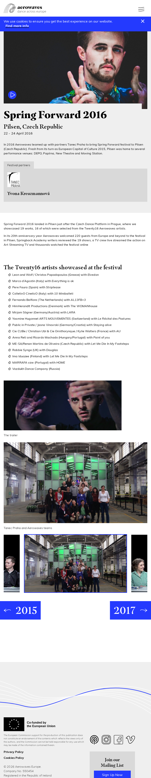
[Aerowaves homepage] (25, 8)
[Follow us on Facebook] (118, 740)
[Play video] (12, 95)
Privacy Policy (14, 752)
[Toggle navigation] (141, 9)
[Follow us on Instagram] (106, 740)
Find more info (17, 26)
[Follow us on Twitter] (94, 742)
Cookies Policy (14, 758)
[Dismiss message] (143, 21)
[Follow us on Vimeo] (130, 740)
